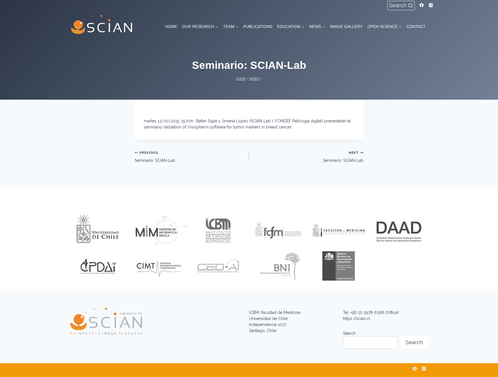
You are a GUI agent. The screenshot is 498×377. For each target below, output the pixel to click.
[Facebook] (422, 5)
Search (349, 333)
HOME (171, 26)
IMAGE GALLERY (346, 26)
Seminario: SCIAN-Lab (155, 157)
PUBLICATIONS (257, 26)
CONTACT (416, 26)
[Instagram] (431, 5)
